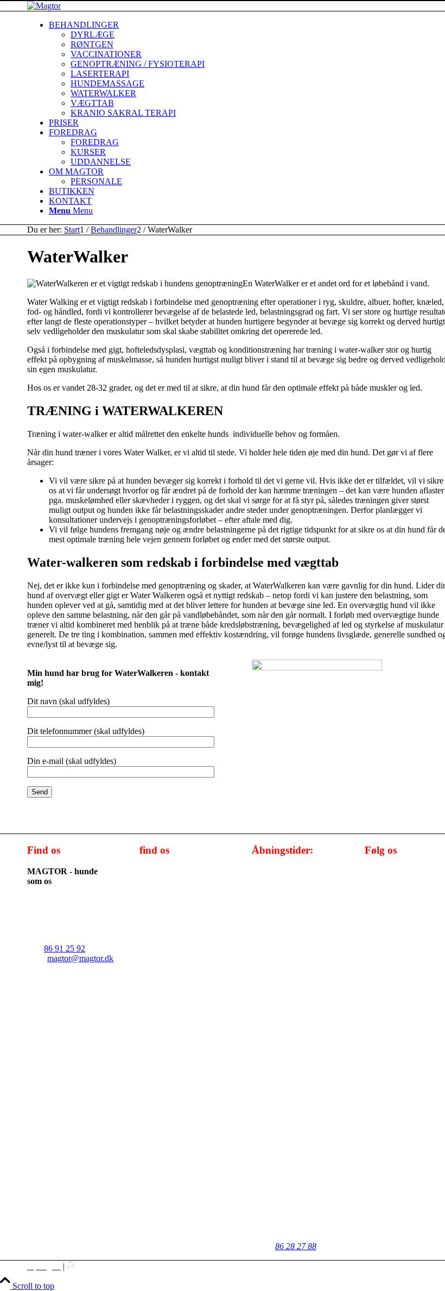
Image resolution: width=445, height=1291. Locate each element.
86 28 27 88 (295, 1246)
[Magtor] (44, 5)
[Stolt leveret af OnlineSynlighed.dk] (71, 1266)
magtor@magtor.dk (80, 958)
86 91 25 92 (64, 948)
